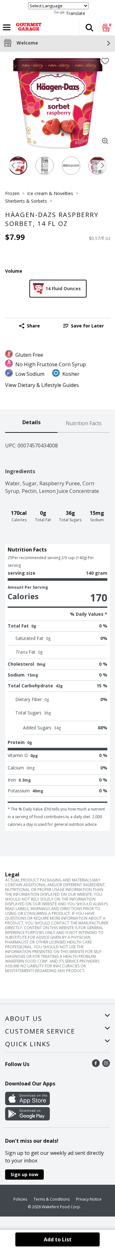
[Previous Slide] (13, 166)
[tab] (31, 423)
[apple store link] (27, 1103)
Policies (20, 1199)
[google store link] (27, 1118)
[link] (83, 326)
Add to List (58, 1239)
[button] (89, 27)
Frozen (12, 193)
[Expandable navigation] (7, 27)
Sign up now (24, 1174)
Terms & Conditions (52, 1199)
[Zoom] (105, 141)
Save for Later (87, 326)
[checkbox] (105, 61)
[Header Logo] (27, 27)
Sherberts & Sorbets (26, 201)
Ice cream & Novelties (50, 193)
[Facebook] (96, 1065)
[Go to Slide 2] (44, 166)
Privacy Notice (89, 1199)
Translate (75, 13)
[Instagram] (106, 1065)
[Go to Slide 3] (71, 166)
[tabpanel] (57, 632)
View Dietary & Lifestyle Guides (42, 385)
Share (33, 326)
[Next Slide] (103, 166)
